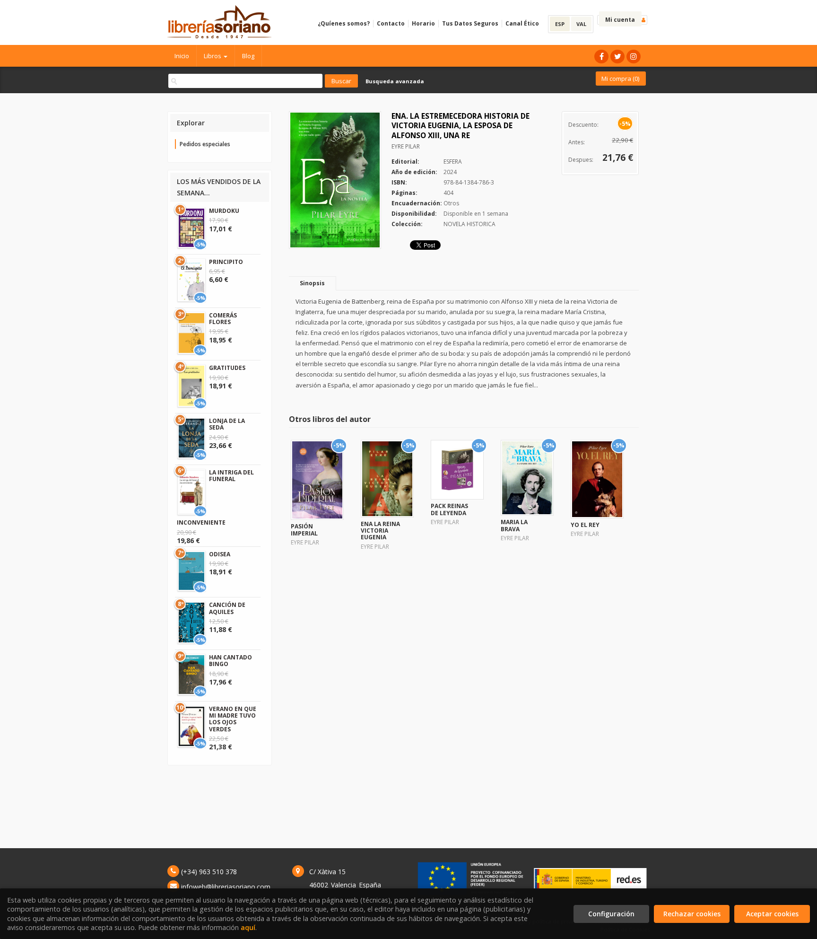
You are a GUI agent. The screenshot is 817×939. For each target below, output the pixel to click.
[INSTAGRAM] (633, 56)
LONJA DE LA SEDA (227, 424)
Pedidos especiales (205, 144)
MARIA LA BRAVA (514, 525)
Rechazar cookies (692, 913)
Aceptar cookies (772, 913)
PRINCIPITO (226, 262)
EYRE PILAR (405, 146)
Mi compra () (620, 78)
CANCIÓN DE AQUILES (227, 608)
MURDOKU (224, 211)
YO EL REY (585, 525)
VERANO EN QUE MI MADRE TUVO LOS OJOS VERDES (232, 719)
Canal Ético (522, 23)
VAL (581, 23)
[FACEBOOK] (601, 56)
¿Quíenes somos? (344, 23)
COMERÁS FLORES (223, 318)
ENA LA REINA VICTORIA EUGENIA (380, 531)
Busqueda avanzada (394, 81)
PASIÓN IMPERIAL (304, 529)
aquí (248, 927)
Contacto (391, 23)
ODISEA (219, 554)
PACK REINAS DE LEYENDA (449, 509)
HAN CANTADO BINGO (230, 660)
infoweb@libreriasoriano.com (225, 886)
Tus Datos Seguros (470, 23)
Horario (423, 23)
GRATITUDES (227, 368)
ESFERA (452, 162)
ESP (560, 23)
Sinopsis (312, 283)
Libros (213, 56)
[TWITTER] (617, 56)
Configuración (611, 913)
